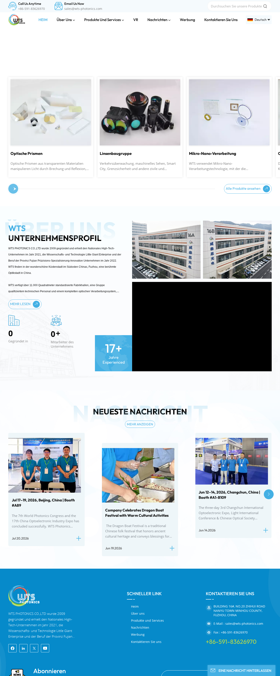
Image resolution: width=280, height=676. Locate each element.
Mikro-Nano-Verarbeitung (149, 244)
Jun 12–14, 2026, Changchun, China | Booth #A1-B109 (229, 586)
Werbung (187, 19)
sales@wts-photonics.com (83, 9)
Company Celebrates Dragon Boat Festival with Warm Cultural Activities (137, 604)
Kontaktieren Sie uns (221, 19)
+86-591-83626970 (31, 9)
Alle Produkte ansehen (243, 279)
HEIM (42, 19)
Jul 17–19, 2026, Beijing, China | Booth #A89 (43, 594)
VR (135, 19)
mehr (43, 177)
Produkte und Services (102, 19)
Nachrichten (157, 19)
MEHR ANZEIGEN (140, 515)
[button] (11, 279)
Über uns (64, 19)
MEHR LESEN (20, 395)
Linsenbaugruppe (53, 244)
